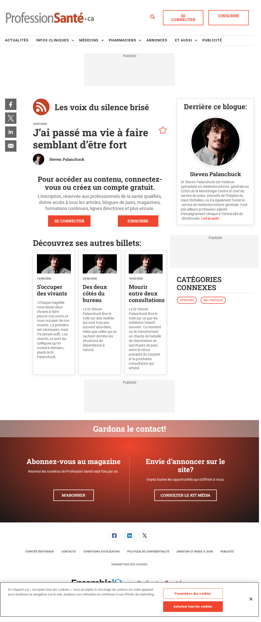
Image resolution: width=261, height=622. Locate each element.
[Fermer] (250, 599)
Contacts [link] (68, 551)
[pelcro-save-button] (162, 130)
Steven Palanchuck (66, 159)
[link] (10, 104)
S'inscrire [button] (228, 15)
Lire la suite (210, 218)
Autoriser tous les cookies (192, 606)
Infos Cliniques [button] (52, 40)
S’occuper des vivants (52, 290)
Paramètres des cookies (129, 564)
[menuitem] (20, 40)
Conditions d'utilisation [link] (101, 551)
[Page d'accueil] (50, 17)
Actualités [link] (17, 40)
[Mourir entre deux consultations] (146, 263)
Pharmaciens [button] (122, 40)
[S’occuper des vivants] (54, 263)
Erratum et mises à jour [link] (195, 551)
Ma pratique (213, 300)
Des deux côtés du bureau (95, 293)
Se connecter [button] (183, 17)
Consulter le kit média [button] (185, 495)
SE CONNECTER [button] (69, 220)
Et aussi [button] (183, 40)
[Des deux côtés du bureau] (100, 263)
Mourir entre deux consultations (147, 293)
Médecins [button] (89, 40)
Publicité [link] (212, 40)
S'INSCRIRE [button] (137, 220)
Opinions (187, 300)
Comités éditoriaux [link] (39, 551)
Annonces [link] (156, 40)
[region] (129, 599)
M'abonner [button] (73, 495)
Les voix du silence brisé (102, 107)
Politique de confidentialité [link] (148, 551)
